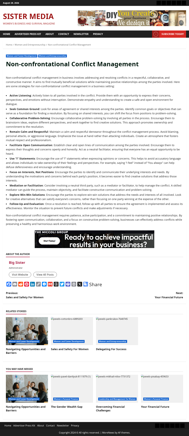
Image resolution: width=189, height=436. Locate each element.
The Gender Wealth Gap (66, 406)
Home (6, 34)
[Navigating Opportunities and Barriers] (27, 331)
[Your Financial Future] (162, 389)
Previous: (25, 295)
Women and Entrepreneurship (52, 56)
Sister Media (28, 16)
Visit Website (20, 274)
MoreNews (108, 432)
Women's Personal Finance (66, 399)
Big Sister (17, 262)
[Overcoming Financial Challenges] (117, 389)
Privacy (98, 34)
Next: (169, 295)
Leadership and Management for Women (117, 399)
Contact (63, 34)
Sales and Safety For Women (70, 349)
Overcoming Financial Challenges (110, 408)
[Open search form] (149, 34)
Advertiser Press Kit (28, 34)
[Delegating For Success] (117, 331)
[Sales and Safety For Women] (72, 331)
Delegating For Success (111, 349)
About (49, 34)
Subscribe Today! (173, 34)
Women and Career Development (21, 56)
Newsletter (81, 34)
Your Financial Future (155, 406)
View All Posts (45, 274)
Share (95, 284)
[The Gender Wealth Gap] (72, 389)
